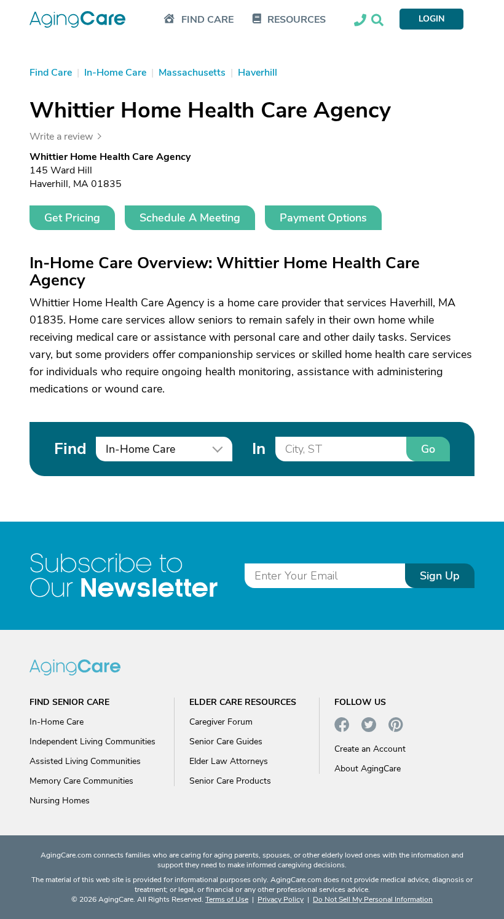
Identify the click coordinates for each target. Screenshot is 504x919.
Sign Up (440, 575)
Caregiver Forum (221, 722)
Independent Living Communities (93, 741)
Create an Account (370, 749)
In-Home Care (57, 722)
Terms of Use (226, 899)
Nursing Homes (60, 800)
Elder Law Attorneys (228, 761)
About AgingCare (367, 768)
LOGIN (431, 19)
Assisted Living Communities (85, 761)
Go (428, 449)
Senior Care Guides (225, 741)
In (259, 449)
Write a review (61, 136)
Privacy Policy (281, 899)
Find (70, 449)
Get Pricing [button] (72, 217)
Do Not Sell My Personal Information (373, 899)
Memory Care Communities (81, 781)
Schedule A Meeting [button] (190, 217)
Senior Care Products (230, 781)
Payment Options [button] (323, 217)
